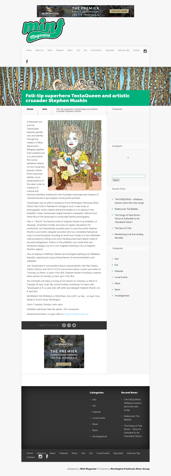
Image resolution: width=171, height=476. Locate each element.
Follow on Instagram (130, 162)
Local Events (96, 50)
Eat (85, 50)
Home (29, 50)
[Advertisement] (45, 408)
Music (70, 50)
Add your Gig (123, 50)
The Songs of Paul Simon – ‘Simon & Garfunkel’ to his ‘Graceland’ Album (128, 218)
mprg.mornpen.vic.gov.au (76, 314)
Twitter (74, 325)
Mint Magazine (88, 469)
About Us (40, 50)
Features (60, 50)
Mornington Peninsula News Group (130, 469)
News (50, 50)
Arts (78, 50)
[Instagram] (145, 51)
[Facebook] (27, 62)
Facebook (69, 325)
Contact (136, 50)
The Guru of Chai (123, 228)
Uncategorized (122, 295)
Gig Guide (110, 50)
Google (64, 325)
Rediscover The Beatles (126, 209)
